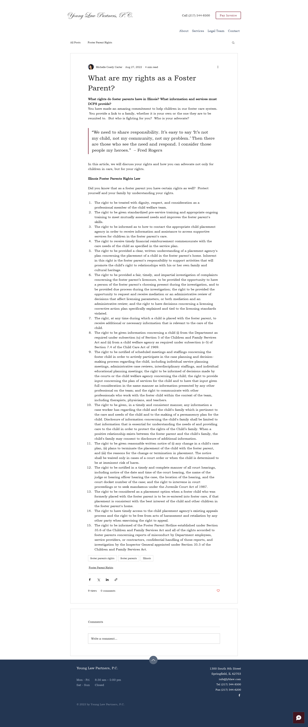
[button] (233, 42)
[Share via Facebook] (89, 579)
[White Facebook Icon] (239, 695)
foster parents (128, 558)
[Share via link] (116, 579)
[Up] (153, 660)
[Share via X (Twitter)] (98, 579)
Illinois (147, 558)
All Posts (75, 42)
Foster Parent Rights (100, 42)
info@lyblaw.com (230, 679)
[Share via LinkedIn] (107, 579)
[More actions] (218, 67)
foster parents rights (102, 558)
